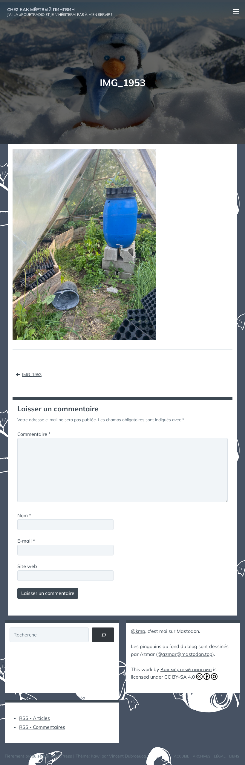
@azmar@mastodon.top (184, 654)
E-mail (26, 541)
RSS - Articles (34, 718)
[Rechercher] (103, 634)
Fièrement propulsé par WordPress (39, 756)
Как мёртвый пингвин (186, 669)
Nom (24, 515)
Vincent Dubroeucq (127, 756)
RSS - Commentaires (42, 727)
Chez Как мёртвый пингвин (41, 9)
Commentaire (33, 434)
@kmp (138, 631)
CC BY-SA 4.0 (179, 677)
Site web (27, 566)
